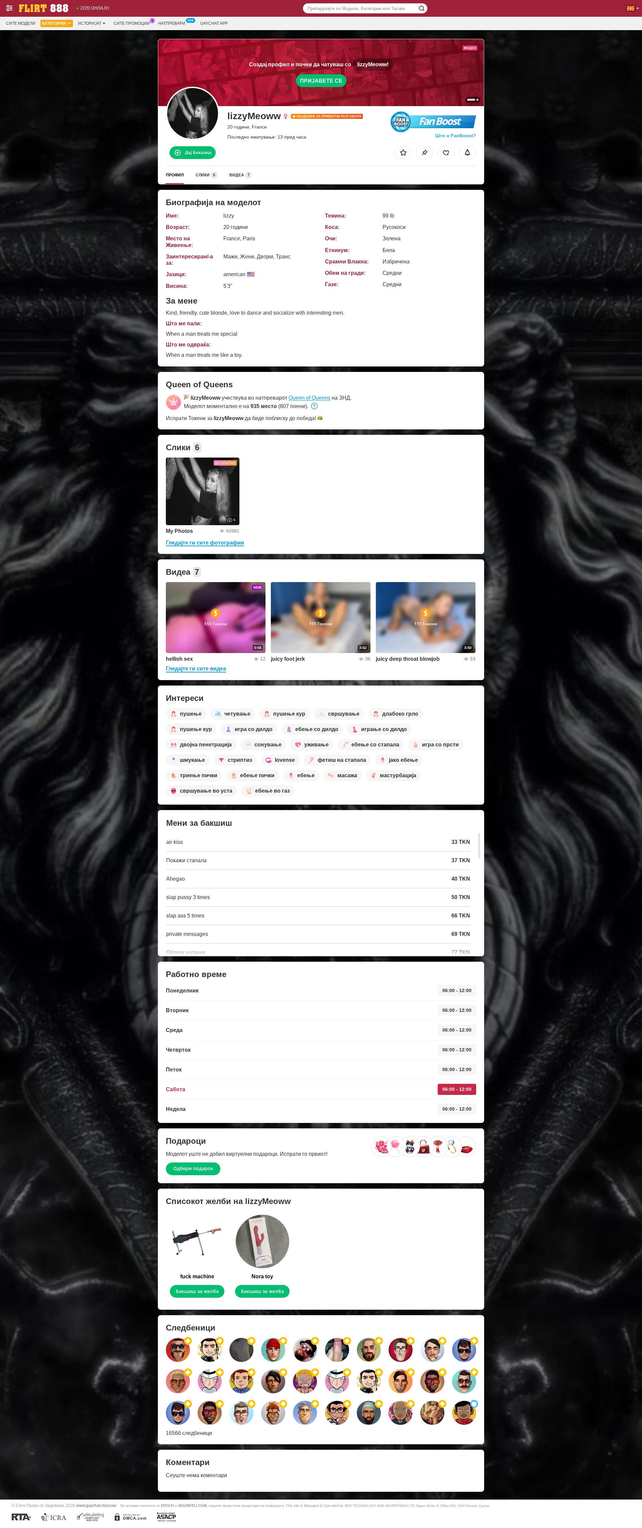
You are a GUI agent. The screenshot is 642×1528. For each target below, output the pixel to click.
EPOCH (167, 1506)
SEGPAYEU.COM (192, 1506)
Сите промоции (132, 23)
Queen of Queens (309, 398)
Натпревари (171, 23)
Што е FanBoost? (455, 135)
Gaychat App (214, 23)
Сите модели (20, 23)
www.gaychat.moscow (96, 1505)
